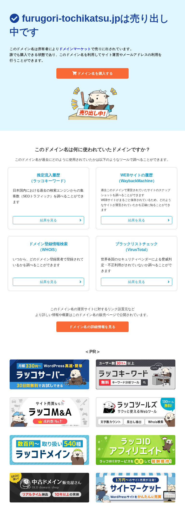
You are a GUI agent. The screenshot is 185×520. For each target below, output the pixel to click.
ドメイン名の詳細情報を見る (92, 327)
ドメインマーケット (75, 49)
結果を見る (48, 220)
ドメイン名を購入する (95, 73)
